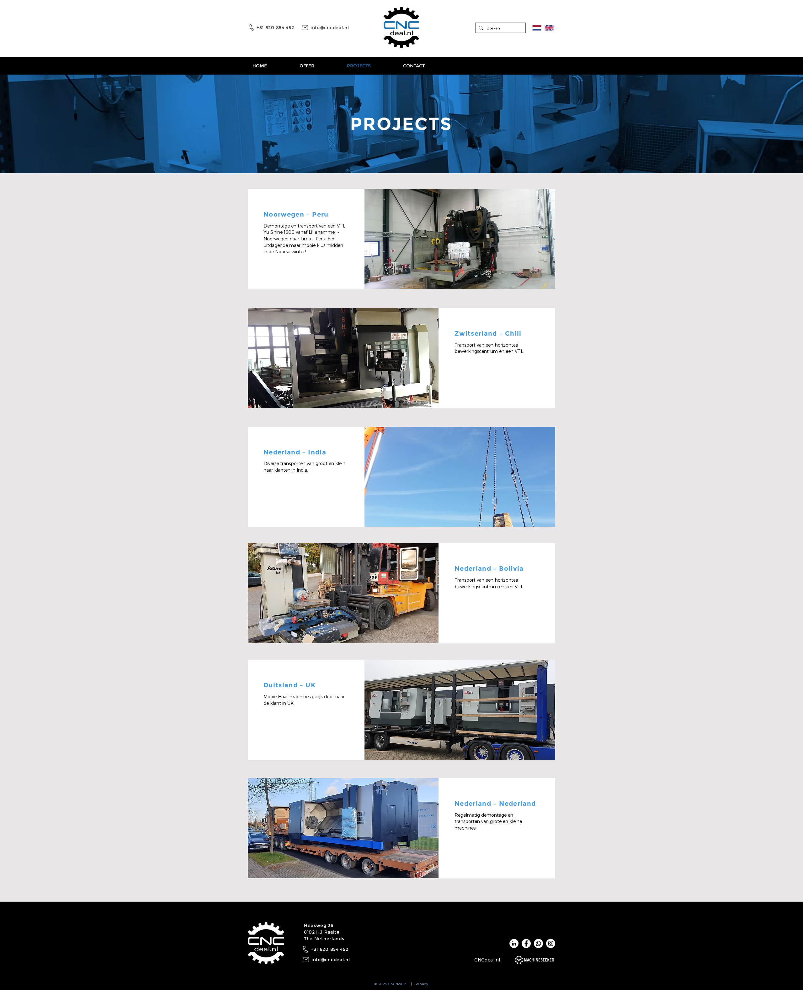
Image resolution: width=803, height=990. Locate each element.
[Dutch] (537, 28)
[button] (459, 239)
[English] (549, 28)
